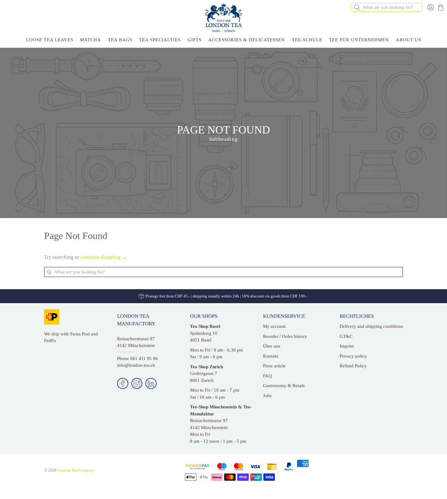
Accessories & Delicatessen (246, 39)
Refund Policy (353, 365)
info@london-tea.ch (136, 365)
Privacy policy (353, 356)
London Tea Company (75, 470)
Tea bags (120, 39)
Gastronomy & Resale (284, 385)
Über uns (271, 346)
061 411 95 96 (144, 358)
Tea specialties (160, 39)
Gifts (195, 39)
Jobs (267, 395)
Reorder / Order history (285, 336)
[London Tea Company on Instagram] (137, 383)
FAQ (267, 375)
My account (274, 326)
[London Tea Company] (223, 17)
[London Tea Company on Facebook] (122, 383)
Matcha (90, 39)
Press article (274, 365)
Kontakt (270, 356)
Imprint (347, 346)
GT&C (346, 336)
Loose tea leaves (49, 39)
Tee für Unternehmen (359, 39)
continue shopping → (104, 257)
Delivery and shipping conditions (371, 326)
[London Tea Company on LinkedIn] (151, 383)
